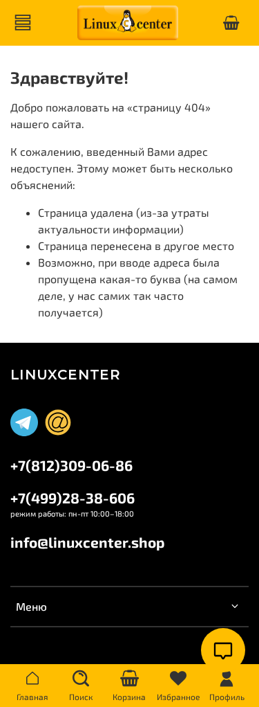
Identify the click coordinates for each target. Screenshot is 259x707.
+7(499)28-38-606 (72, 497)
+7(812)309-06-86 (71, 465)
